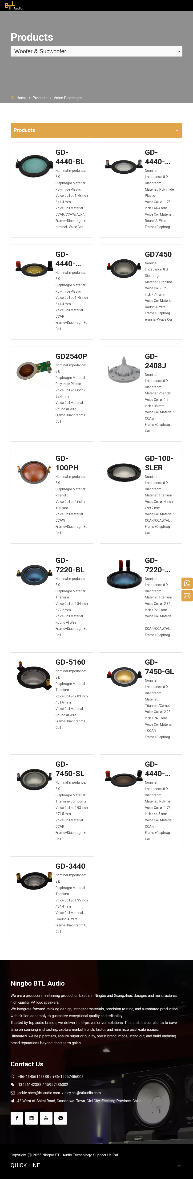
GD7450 (158, 254)
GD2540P (71, 356)
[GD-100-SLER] (124, 471)
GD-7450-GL (159, 667)
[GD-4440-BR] (124, 778)
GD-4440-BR (155, 769)
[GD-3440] (34, 879)
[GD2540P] (34, 385)
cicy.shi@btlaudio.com (82, 1093)
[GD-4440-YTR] (34, 268)
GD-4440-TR (155, 157)
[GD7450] (124, 267)
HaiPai (112, 1155)
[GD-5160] (34, 675)
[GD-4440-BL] (34, 165)
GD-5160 (70, 662)
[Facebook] (17, 1118)
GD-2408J (155, 361)
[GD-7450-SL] (34, 777)
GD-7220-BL (70, 565)
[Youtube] (46, 1118)
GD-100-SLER (159, 463)
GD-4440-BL (70, 157)
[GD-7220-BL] (34, 573)
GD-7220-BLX (155, 565)
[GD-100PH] (34, 471)
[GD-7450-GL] (124, 675)
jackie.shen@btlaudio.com (39, 1093)
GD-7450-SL (70, 769)
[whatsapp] (60, 1118)
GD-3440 (70, 866)
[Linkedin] (31, 1118)
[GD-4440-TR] (124, 166)
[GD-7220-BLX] (124, 573)
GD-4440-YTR (66, 259)
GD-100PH (67, 463)
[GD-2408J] (124, 369)
